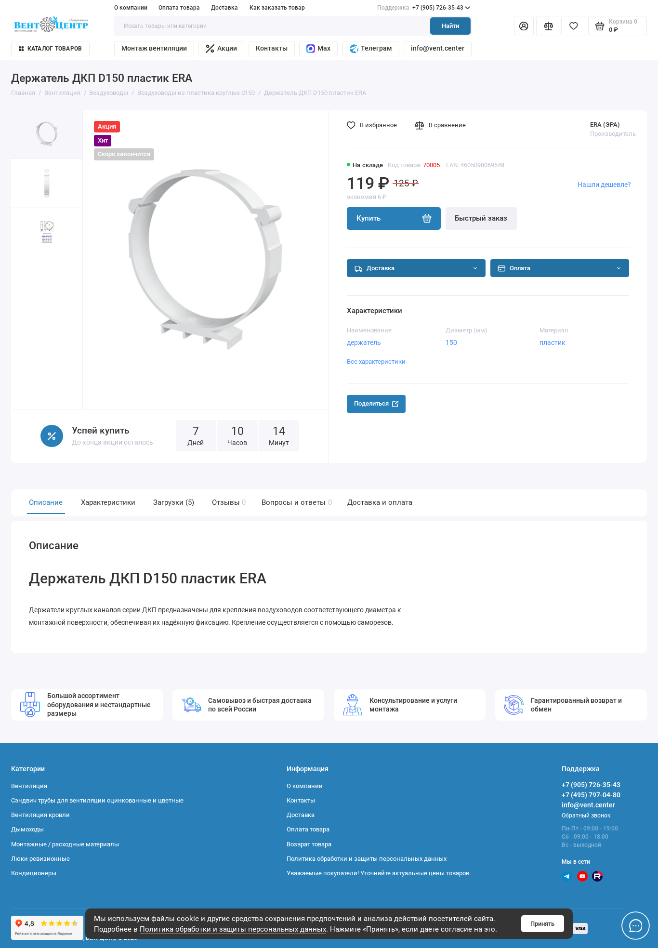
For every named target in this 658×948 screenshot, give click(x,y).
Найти (450, 25)
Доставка (224, 7)
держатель (364, 342)
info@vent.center (437, 48)
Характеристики (108, 502)
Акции (227, 48)
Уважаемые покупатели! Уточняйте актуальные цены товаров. (379, 873)
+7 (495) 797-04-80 (591, 795)
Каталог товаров (54, 48)
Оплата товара (179, 7)
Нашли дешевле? (604, 184)
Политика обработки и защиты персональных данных (233, 929)
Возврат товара (309, 844)
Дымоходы (27, 829)
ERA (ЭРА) (605, 124)
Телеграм (376, 48)
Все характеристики (376, 361)
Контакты (272, 48)
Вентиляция (29, 786)
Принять (542, 923)
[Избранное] (574, 26)
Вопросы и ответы (295, 502)
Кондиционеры (33, 873)
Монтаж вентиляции (154, 48)
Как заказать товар (277, 7)
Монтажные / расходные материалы (65, 844)
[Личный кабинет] (524, 26)
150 (451, 342)
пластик (553, 342)
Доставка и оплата (379, 502)
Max (323, 48)
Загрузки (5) (173, 502)
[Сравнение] (549, 26)
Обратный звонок (586, 815)
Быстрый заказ (481, 218)
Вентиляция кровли (40, 814)
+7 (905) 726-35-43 (420, 7)
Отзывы (228, 502)
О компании (130, 7)
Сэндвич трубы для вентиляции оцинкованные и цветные (97, 800)
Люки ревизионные (40, 858)
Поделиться (371, 403)
